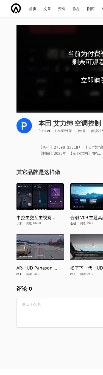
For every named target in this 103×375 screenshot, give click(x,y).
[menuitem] (33, 9)
